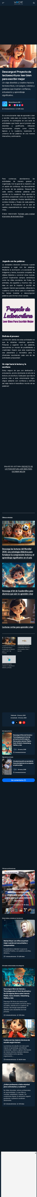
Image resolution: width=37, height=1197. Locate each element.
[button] (3, 3)
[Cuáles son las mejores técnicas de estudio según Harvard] (18, 1028)
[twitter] (12, 105)
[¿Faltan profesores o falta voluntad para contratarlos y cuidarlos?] (18, 1072)
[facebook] (19, 105)
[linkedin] (17, 105)
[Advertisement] (18, 24)
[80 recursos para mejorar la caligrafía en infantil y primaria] (9, 659)
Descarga (11, 872)
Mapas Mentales (25, 872)
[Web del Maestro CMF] (4, 103)
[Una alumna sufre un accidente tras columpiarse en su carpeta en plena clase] (7, 767)
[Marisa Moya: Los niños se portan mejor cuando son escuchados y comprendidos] (18, 929)
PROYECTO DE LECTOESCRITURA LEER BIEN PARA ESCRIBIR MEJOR (19, 469)
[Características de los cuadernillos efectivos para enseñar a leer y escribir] (24, 641)
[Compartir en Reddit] (20, 722)
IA (17, 872)
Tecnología (20, 875)
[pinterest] (22, 105)
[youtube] (9, 105)
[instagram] (14, 105)
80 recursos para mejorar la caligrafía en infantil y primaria (8, 665)
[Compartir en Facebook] (13, 722)
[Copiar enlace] (24, 722)
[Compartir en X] (16, 722)
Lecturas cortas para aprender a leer (17, 627)
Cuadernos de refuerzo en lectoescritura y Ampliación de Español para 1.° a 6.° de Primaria (8, 649)
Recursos (11, 875)
